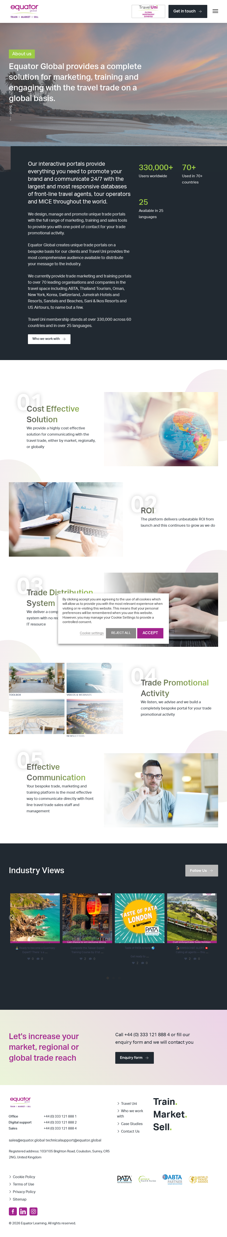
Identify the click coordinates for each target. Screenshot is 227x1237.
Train (165, 1102)
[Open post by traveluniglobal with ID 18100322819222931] (87, 918)
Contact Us (130, 1131)
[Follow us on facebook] (13, 1211)
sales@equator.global (27, 1140)
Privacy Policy (24, 1192)
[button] (12, 917)
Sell (162, 1127)
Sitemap (20, 1199)
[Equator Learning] (24, 11)
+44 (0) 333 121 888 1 (60, 1116)
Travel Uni (129, 1104)
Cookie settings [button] (92, 633)
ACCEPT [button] (150, 633)
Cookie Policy (24, 1177)
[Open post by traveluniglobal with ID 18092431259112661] (35, 918)
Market (170, 1114)
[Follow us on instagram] (33, 1211)
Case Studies (132, 1124)
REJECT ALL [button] (121, 633)
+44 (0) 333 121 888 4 (60, 1128)
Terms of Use (23, 1184)
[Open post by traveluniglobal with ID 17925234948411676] (139, 918)
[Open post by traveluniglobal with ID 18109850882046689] (192, 918)
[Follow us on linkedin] (23, 1211)
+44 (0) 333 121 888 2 (60, 1122)
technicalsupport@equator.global (73, 1140)
